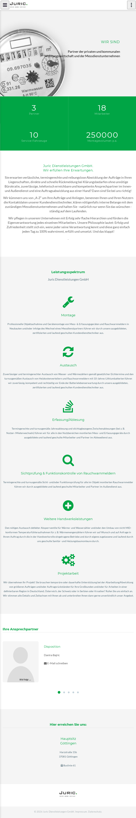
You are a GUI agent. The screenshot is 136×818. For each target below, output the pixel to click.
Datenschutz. (95, 811)
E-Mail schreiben (57, 663)
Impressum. (81, 811)
